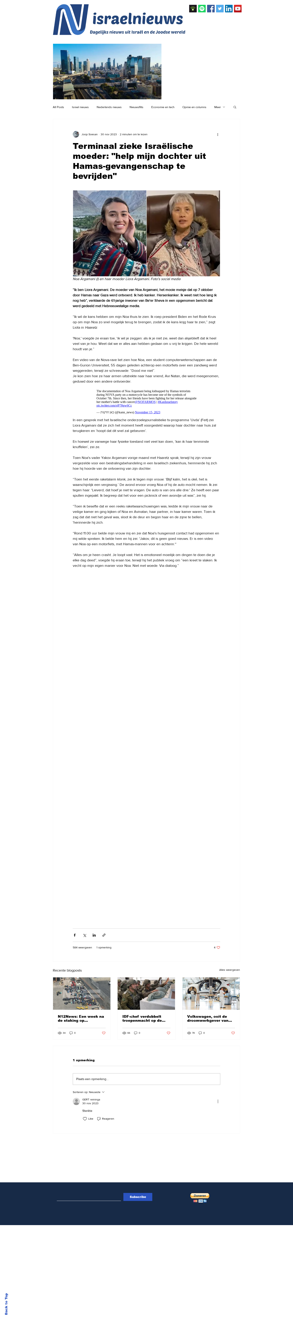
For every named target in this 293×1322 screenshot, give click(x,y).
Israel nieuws (80, 107)
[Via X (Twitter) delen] (84, 933)
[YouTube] (238, 8)
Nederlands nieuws (109, 107)
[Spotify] (202, 8)
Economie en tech (162, 107)
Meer (217, 107)
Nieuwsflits (136, 107)
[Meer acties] (217, 134)
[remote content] (146, 399)
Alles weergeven (229, 967)
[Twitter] (220, 8)
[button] (235, 106)
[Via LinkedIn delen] (94, 933)
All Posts (58, 107)
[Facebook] (211, 8)
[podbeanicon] (193, 8)
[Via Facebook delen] (75, 933)
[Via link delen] (104, 933)
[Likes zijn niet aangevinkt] (85, 1116)
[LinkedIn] (229, 8)
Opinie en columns (194, 107)
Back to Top (6, 1304)
